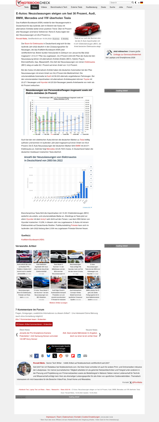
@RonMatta (137, 382)
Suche (112, 7)
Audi (49, 76)
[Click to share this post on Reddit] (61, 356)
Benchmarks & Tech (59, 7)
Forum (129, 7)
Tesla (82, 139)
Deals (103, 7)
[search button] (133, 2)
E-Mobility (64, 38)
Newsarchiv (55, 389)
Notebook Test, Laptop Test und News (31, 389)
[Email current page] (85, 356)
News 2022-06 (65, 389)
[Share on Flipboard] (73, 356)
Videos (44, 7)
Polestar (74, 225)
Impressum (50, 416)
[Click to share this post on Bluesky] (48, 356)
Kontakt (77, 416)
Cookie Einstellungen (91, 416)
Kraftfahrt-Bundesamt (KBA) (32, 239)
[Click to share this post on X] (54, 356)
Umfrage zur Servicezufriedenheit (127, 54)
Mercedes (51, 148)
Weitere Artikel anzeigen (58, 303)
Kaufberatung (91, 7)
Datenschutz (68, 416)
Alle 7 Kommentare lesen (25, 319)
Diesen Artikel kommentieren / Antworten (35, 324)
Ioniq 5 (43, 219)
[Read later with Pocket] (67, 356)
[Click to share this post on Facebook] (36, 356)
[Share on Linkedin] (79, 356)
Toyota (86, 79)
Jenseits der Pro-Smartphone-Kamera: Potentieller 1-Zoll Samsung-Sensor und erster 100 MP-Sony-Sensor (39, 336)
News (34, 7)
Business (56, 38)
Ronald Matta (21, 38)
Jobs (121, 7)
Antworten (42, 319)
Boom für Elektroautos (34, 43)
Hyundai (44, 82)
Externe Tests (76, 7)
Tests (26, 7)
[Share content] (31, 356)
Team (59, 416)
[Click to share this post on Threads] (42, 356)
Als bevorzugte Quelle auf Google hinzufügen (61, 348)
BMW (78, 145)
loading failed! (110, 91)
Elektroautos (90, 62)
